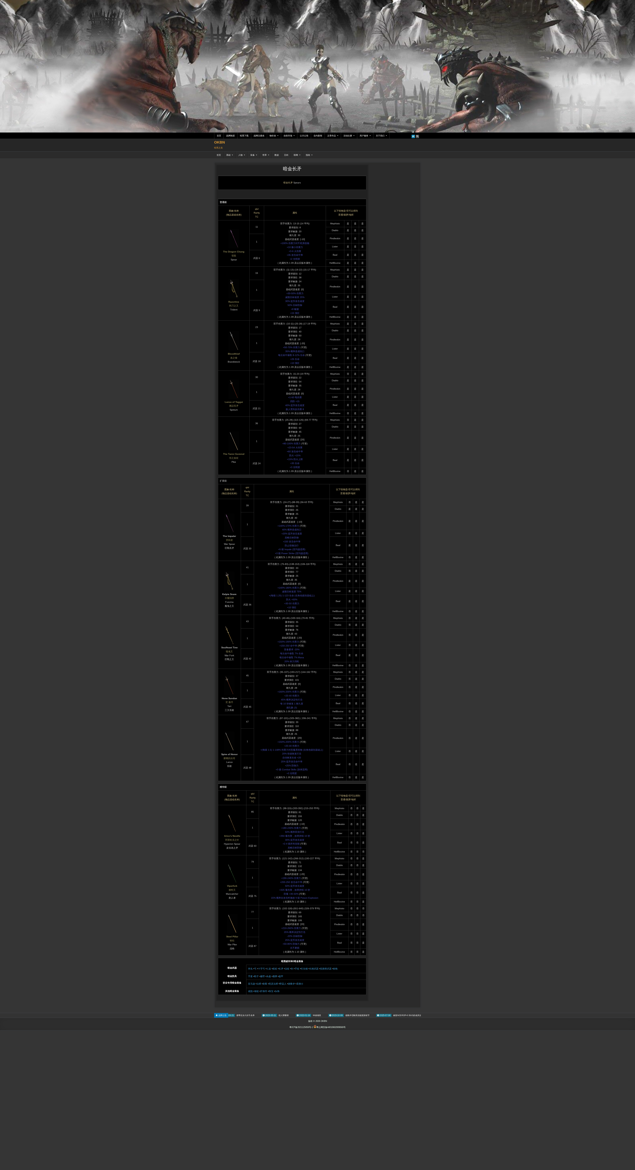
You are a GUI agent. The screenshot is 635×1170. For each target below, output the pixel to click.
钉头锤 (304, 968)
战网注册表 (259, 135)
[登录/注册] (413, 136)
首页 (219, 135)
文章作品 (331, 135)
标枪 (335, 968)
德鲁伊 (291, 983)
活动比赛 (347, 135)
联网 (296, 155)
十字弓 (261, 968)
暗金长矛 (292, 168)
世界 (264, 155)
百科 (286, 155)
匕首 (268, 968)
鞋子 (256, 976)
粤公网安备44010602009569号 (331, 1027)
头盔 (268, 976)
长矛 (281, 968)
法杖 (287, 968)
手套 (250, 976)
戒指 (250, 991)
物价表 (273, 135)
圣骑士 (299, 983)
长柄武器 (313, 968)
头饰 (277, 991)
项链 (256, 991)
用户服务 (364, 135)
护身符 (263, 991)
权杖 (275, 968)
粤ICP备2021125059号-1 (301, 1027)
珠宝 (271, 991)
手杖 (297, 968)
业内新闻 (318, 135)
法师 (258, 983)
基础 (228, 155)
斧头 (250, 968)
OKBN (219, 142)
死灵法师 (273, 983)
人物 (240, 155)
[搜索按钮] (417, 136)
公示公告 (304, 135)
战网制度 (230, 135)
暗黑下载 (244, 135)
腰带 (262, 976)
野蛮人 (282, 983)
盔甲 (281, 976)
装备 (252, 155)
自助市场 (288, 135)
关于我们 (380, 135)
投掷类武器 (326, 968)
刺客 (265, 983)
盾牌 (275, 976)
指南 (308, 155)
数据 (277, 155)
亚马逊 (251, 983)
